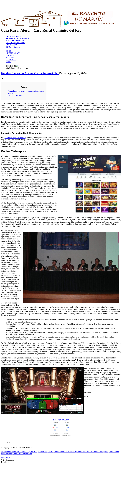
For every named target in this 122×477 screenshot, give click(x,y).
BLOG (8, 62)
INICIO (9, 51)
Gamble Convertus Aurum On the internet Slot (30, 73)
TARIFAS (10, 55)
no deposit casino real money (15, 138)
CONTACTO (11, 60)
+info (71, 437)
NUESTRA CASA (13, 53)
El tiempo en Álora (61, 420)
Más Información (25, 454)
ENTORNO (10, 57)
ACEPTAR (5, 458)
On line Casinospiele (15, 95)
